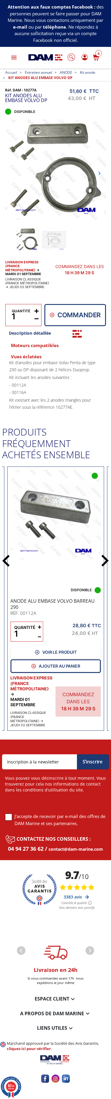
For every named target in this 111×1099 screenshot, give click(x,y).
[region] (55, 384)
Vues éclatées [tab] (26, 356)
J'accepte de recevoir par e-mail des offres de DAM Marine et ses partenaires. (60, 819)
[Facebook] (45, 1078)
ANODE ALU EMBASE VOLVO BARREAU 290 (52, 604)
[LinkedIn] (66, 1078)
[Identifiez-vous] (83, 57)
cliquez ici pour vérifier (29, 1048)
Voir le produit (59, 652)
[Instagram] (55, 1078)
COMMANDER (79, 315)
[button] (71, 57)
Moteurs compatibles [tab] (35, 345)
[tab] (77, 334)
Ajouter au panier (59, 665)
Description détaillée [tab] (30, 333)
